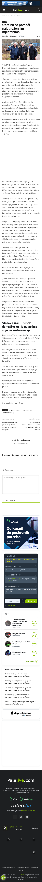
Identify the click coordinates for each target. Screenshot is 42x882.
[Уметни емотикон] (22, 601)
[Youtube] (27, 817)
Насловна (5, 16)
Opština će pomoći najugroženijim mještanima (16, 28)
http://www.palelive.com (21, 443)
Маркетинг (34, 867)
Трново (19, 16)
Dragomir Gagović (14, 410)
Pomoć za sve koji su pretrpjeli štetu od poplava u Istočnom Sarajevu (10, 426)
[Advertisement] (21, 159)
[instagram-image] (8, 839)
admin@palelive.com (28, 811)
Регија (13, 16)
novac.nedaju (16, 579)
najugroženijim (27, 410)
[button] (3, 10)
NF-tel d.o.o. (20, 875)
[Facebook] (15, 817)
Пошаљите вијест (23, 867)
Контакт (21, 870)
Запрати (35, 828)
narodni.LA (9, 581)
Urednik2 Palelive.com (9, 36)
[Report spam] (36, 566)
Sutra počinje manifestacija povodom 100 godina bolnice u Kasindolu (31, 426)
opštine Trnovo (8, 412)
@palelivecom (16, 827)
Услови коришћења (8, 867)
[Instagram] (21, 817)
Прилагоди (11, 605)
